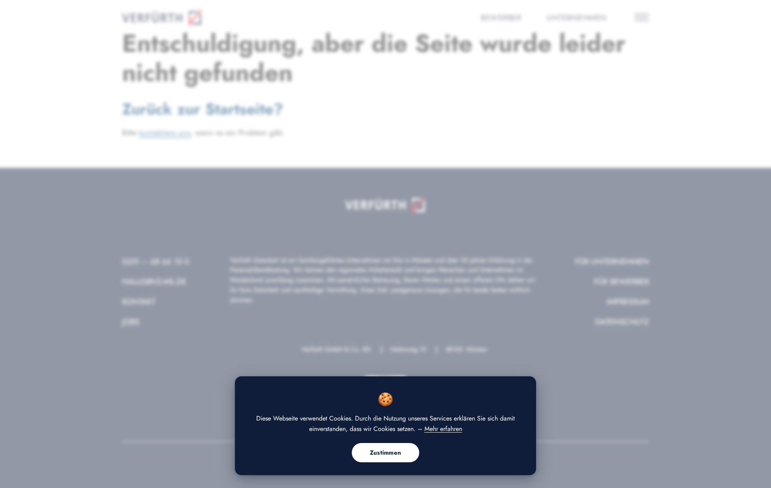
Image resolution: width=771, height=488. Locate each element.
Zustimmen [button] (386, 452)
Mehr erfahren (443, 428)
